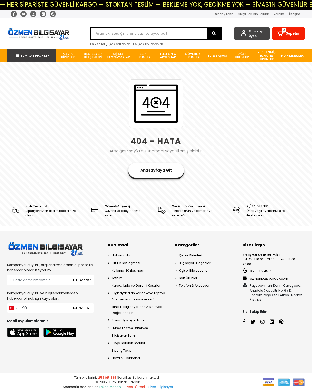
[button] (288, 33)
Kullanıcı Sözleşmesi (128, 270)
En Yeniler (97, 44)
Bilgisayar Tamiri (124, 335)
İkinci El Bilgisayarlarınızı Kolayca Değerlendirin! (137, 309)
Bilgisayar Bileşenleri (195, 263)
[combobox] (13, 308)
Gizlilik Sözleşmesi (126, 263)
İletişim (294, 14)
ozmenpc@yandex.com (269, 278)
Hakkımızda (121, 255)
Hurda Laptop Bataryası (130, 328)
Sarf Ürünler (188, 278)
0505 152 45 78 (261, 271)
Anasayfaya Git (156, 170)
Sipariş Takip (224, 14)
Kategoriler (187, 245)
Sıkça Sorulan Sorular (253, 14)
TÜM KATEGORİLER (34, 55)
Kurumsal (118, 245)
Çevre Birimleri (190, 255)
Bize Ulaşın (254, 245)
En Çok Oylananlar (148, 44)
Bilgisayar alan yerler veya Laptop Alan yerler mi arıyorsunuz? (138, 296)
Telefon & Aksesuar (194, 285)
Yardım (279, 14)
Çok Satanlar (119, 44)
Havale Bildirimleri (126, 358)
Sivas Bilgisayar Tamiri (129, 320)
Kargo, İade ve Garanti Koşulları (136, 285)
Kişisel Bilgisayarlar (194, 270)
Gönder (84, 280)
